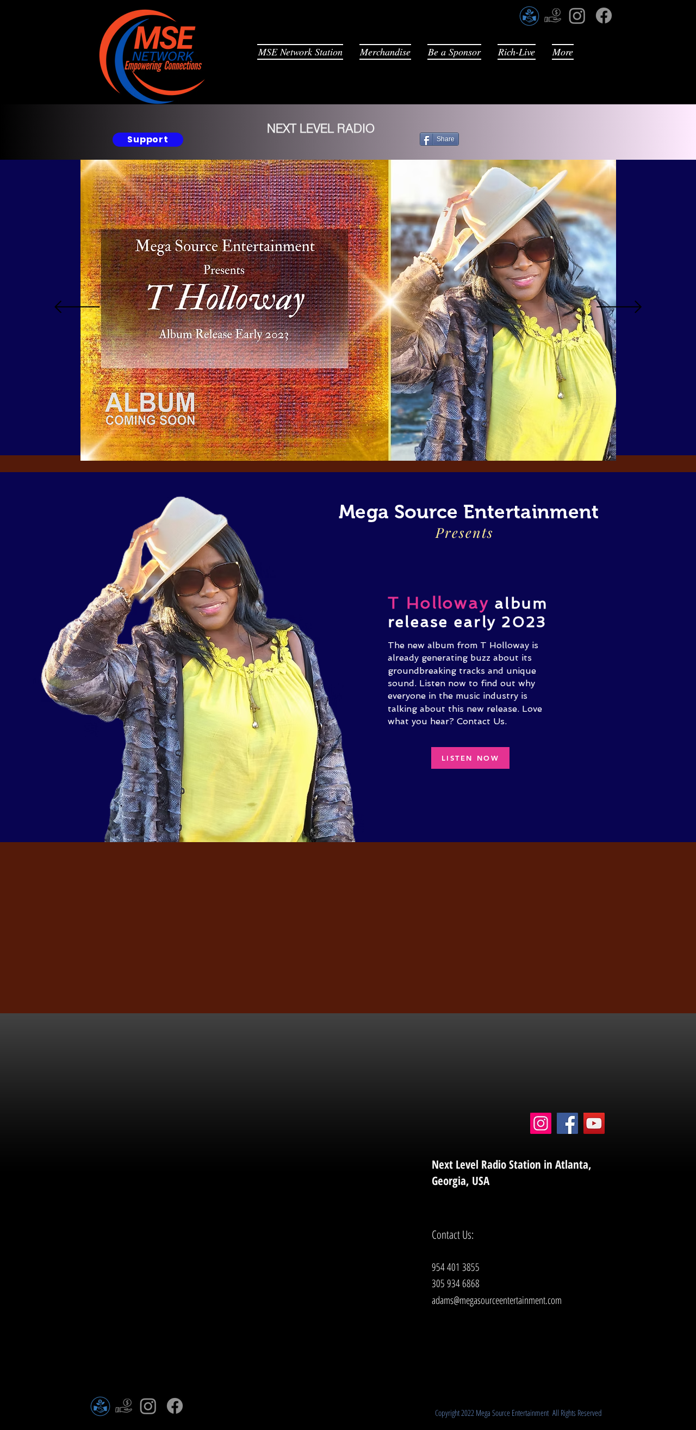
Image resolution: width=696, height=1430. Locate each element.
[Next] (619, 307)
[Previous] (77, 307)
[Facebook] (603, 15)
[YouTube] (594, 1123)
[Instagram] (577, 15)
